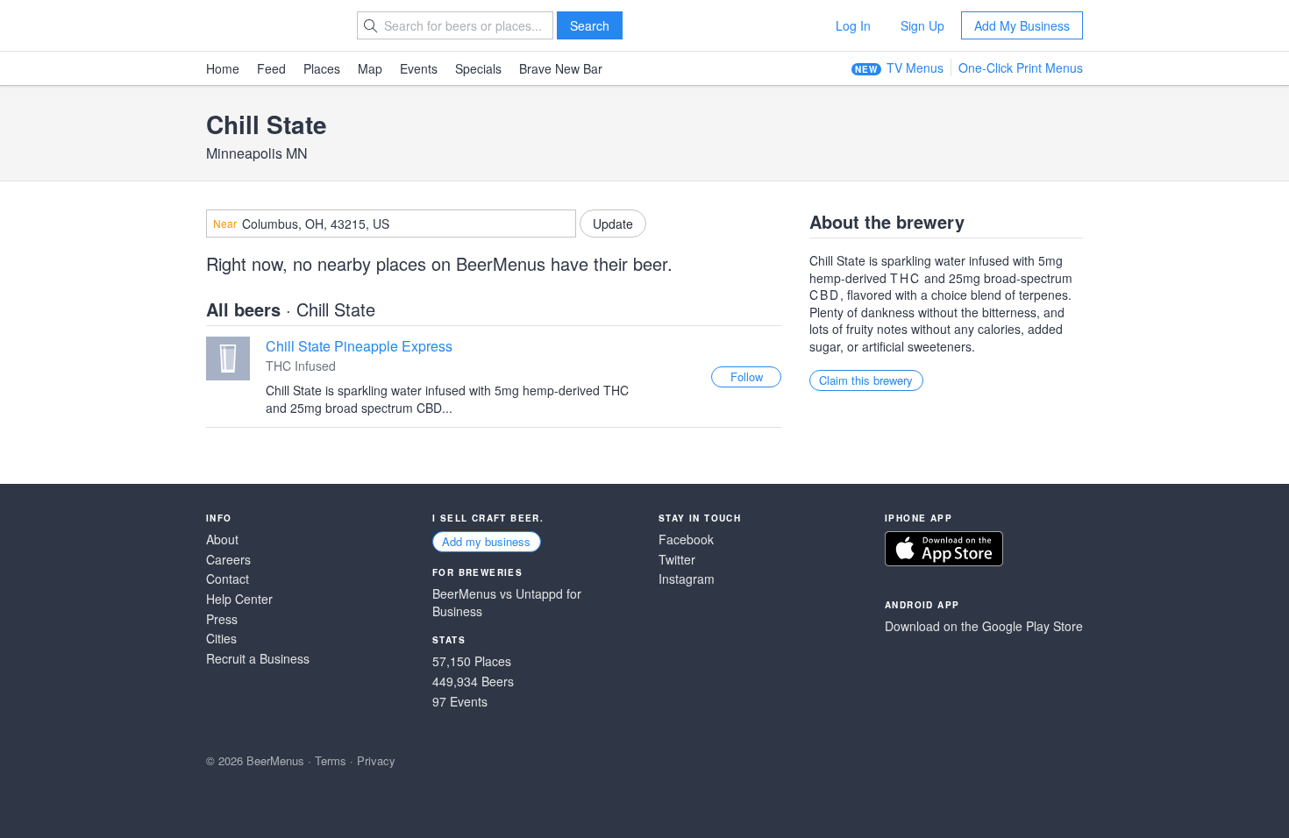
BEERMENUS (268, 25)
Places (321, 68)
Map (370, 68)
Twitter (677, 559)
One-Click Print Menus (1020, 67)
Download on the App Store (944, 548)
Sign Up (922, 25)
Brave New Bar (560, 68)
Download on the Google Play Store (984, 626)
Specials (478, 68)
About (222, 539)
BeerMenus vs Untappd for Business (506, 603)
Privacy (376, 760)
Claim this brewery (866, 380)
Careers (228, 559)
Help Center (239, 599)
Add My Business (1022, 25)
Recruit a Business (258, 658)
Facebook (686, 539)
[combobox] (391, 224)
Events (419, 68)
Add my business (486, 541)
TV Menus (915, 67)
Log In (853, 25)
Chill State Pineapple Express (359, 346)
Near (225, 224)
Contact (227, 579)
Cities (221, 638)
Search (589, 25)
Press (222, 619)
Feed (271, 68)
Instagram (687, 579)
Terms (330, 760)
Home (222, 68)
